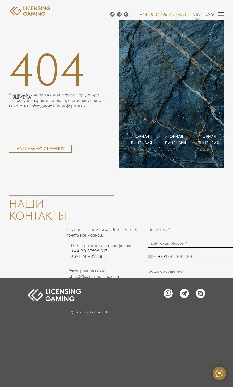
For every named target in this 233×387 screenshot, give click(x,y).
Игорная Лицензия (141, 143)
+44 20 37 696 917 (157, 14)
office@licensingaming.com (94, 276)
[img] (221, 13)
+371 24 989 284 (88, 256)
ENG (209, 14)
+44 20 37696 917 (89, 251)
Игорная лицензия (175, 143)
